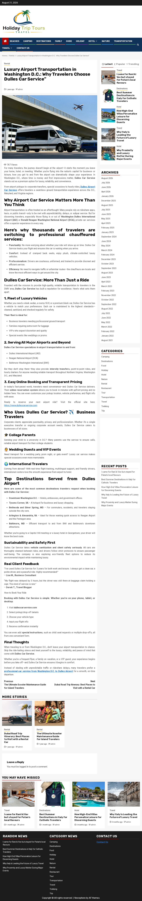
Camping (27, 41)
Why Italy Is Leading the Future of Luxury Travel (126, 136)
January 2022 (107, 336)
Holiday (80, 41)
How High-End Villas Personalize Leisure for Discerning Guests (127, 116)
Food (103, 365)
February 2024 (107, 254)
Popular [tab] (120, 64)
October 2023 (107, 263)
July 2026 (105, 182)
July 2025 (105, 209)
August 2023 (107, 272)
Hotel (91, 41)
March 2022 (106, 327)
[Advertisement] (121, 436)
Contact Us (23, 48)
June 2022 (106, 318)
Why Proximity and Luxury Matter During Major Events (125, 154)
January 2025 (107, 232)
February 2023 (107, 290)
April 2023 (105, 281)
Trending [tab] (133, 64)
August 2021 (107, 340)
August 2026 (107, 178)
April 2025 (105, 223)
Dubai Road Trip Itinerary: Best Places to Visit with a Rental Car (74, 684)
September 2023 (108, 268)
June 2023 (106, 277)
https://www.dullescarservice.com (20, 405)
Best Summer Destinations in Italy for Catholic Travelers (127, 96)
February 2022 (107, 331)
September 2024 (108, 236)
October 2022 (107, 299)
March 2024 (106, 250)
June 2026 (106, 187)
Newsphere (80, 898)
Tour (103, 392)
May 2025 (105, 218)
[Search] (138, 44)
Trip (103, 410)
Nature (106, 41)
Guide (69, 41)
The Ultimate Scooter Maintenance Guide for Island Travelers (25, 684)
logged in (23, 766)
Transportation (123, 41)
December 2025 (108, 200)
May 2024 (105, 245)
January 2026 (107, 196)
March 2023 (106, 286)
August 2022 (107, 308)
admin (20, 89)
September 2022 (108, 304)
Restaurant (106, 388)
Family (58, 41)
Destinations (43, 41)
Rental (7, 63)
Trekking (105, 406)
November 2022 (108, 295)
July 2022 (105, 313)
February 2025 (107, 227)
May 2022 (105, 322)
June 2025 (106, 214)
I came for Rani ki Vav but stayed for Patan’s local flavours (126, 78)
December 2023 (108, 259)
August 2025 (107, 205)
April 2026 (105, 191)
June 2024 (106, 241)
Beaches (14, 41)
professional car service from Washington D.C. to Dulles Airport (38, 671)
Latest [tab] (109, 64)
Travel (6, 48)
